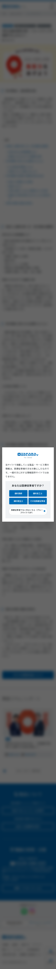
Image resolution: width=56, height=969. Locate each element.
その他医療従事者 (37, 501)
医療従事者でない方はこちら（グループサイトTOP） (27, 511)
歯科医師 (18, 493)
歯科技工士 (37, 493)
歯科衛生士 (18, 501)
